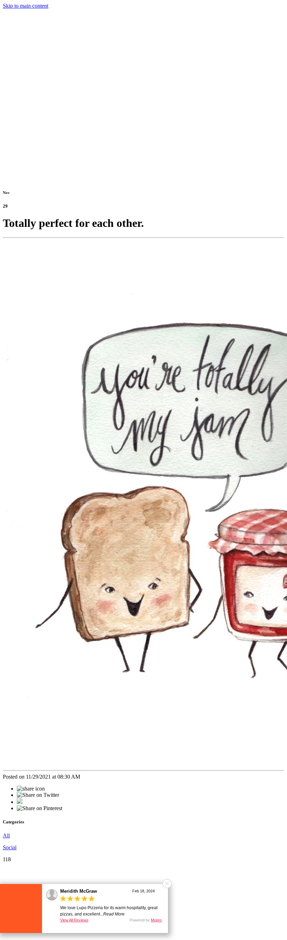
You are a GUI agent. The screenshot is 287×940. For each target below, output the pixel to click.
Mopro (156, 920)
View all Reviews (74, 920)
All (6, 835)
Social (9, 847)
